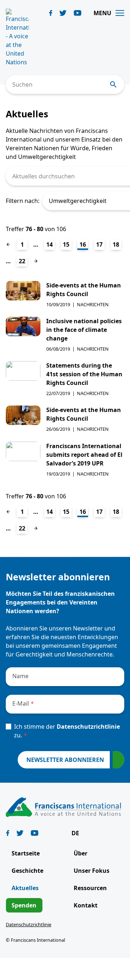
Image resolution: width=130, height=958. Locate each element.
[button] (79, 833)
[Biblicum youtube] (77, 13)
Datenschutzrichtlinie (88, 727)
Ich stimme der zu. (67, 731)
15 (66, 244)
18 (116, 244)
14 (49, 244)
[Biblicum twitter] (63, 13)
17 (99, 244)
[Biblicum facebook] (51, 13)
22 (22, 261)
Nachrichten (93, 304)
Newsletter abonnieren (65, 760)
